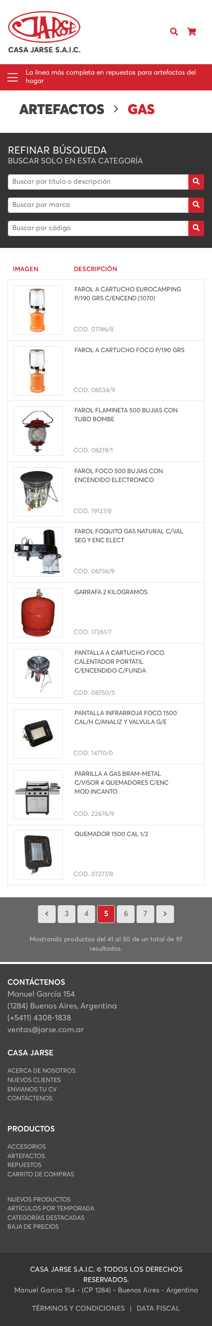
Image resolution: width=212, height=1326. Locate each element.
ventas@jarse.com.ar (45, 1030)
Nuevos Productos (39, 1200)
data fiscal (158, 1308)
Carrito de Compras (40, 1174)
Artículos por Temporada (50, 1208)
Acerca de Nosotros (41, 1071)
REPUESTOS (24, 1165)
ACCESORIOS (26, 1147)
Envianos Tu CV (32, 1089)
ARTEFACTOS (26, 1156)
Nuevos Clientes (34, 1080)
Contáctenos (29, 1098)
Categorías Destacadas (45, 1218)
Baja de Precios (33, 1227)
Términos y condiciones (78, 1308)
